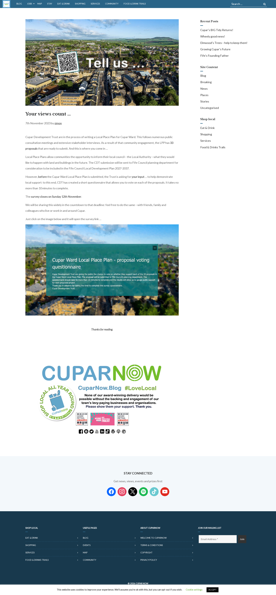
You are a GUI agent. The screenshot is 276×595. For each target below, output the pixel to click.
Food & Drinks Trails (212, 147)
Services (205, 140)
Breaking (206, 82)
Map (85, 552)
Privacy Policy (148, 560)
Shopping (206, 134)
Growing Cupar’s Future (215, 49)
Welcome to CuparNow (153, 538)
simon (58, 123)
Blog (203, 75)
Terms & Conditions (151, 545)
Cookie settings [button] (194, 589)
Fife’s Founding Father (214, 55)
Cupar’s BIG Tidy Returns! (216, 30)
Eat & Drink (207, 128)
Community (89, 560)
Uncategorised (209, 108)
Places (204, 95)
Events (87, 545)
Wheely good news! (212, 36)
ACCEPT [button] (212, 589)
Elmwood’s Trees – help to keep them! (223, 43)
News (204, 88)
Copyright (146, 552)
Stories (204, 101)
